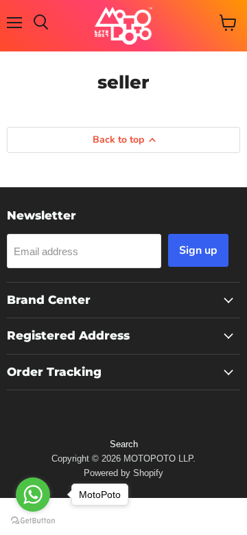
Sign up (198, 250)
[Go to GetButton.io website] (33, 520)
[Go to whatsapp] (33, 494)
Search (124, 444)
